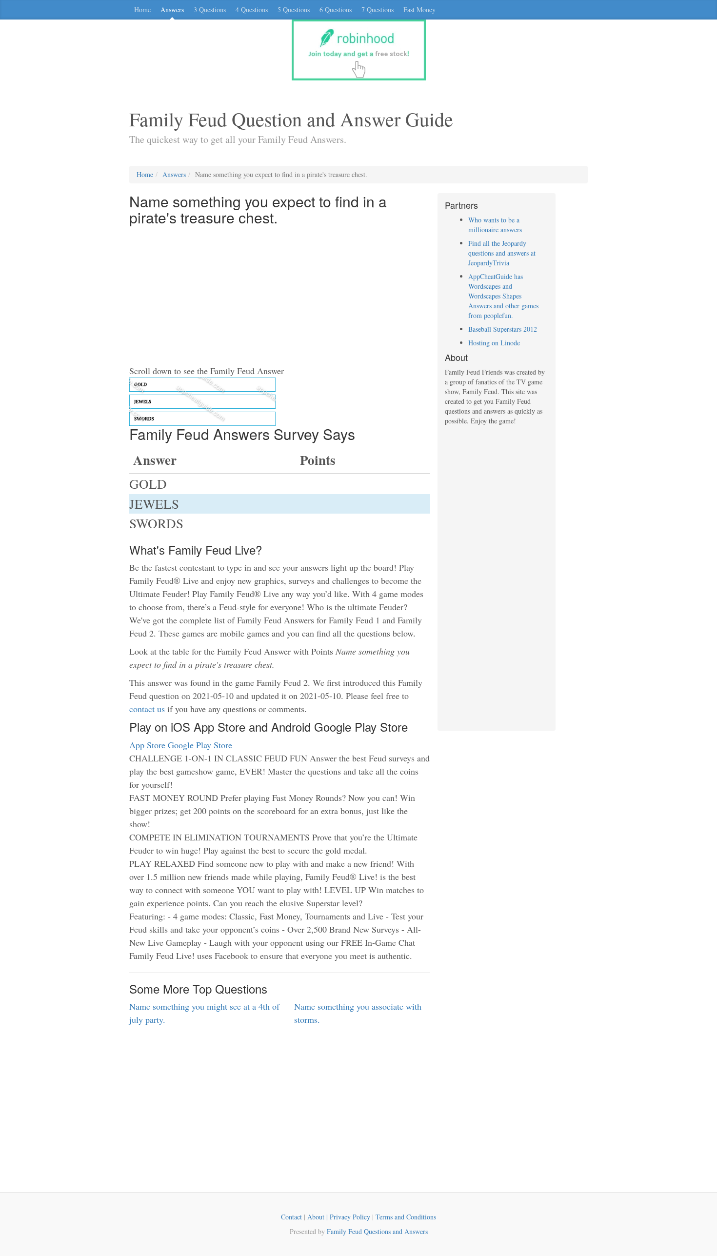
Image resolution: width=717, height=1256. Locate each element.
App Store (147, 745)
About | (318, 1216)
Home (142, 9)
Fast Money (419, 9)
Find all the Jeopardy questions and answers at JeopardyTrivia (502, 253)
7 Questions (377, 9)
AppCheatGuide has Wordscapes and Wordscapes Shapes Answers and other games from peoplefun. (503, 296)
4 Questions (252, 9)
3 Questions (210, 9)
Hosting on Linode (494, 342)
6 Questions (335, 9)
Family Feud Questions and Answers (377, 1231)
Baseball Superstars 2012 (502, 329)
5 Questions (294, 9)
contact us (147, 709)
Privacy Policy (350, 1216)
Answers (172, 9)
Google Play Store (200, 745)
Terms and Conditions (406, 1216)
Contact (291, 1216)
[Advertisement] (279, 296)
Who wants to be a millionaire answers (495, 224)
